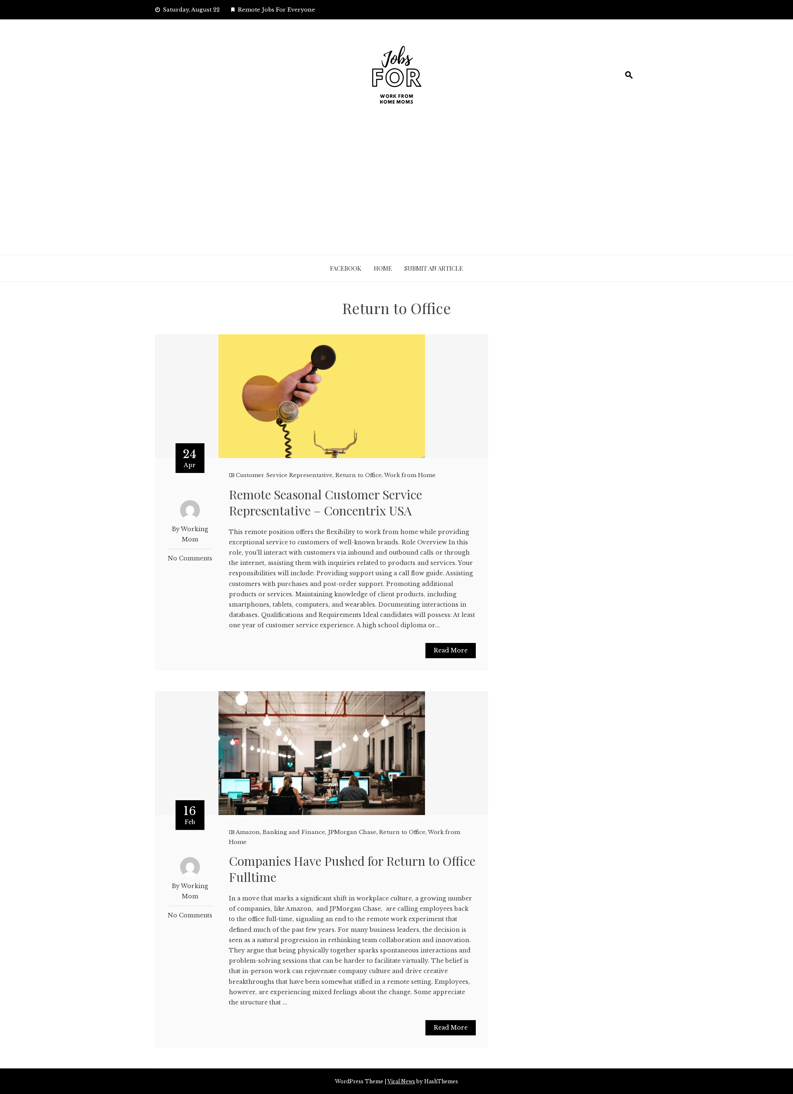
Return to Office (358, 475)
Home (383, 268)
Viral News (401, 1081)
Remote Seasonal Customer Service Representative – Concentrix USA (325, 502)
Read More (451, 650)
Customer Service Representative (284, 475)
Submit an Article (433, 268)
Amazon (248, 832)
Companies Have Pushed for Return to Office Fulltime (352, 869)
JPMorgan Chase (352, 832)
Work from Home (410, 475)
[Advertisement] (396, 192)
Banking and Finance (294, 832)
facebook (345, 268)
